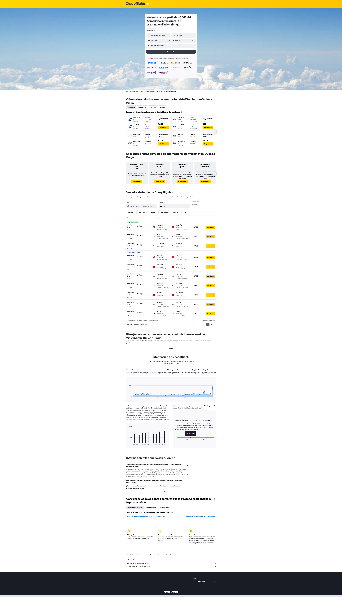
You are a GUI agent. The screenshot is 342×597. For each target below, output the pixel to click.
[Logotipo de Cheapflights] (136, 4)
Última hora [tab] (153, 107)
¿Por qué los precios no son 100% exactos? (140, 566)
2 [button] (211, 324)
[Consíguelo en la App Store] (174, 592)
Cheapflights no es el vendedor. (137, 560)
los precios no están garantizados (165, 554)
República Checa (134, 91)
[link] (136, 181)
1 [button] (207, 324)
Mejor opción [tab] (142, 107)
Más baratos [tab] (131, 107)
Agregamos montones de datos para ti (138, 563)
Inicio (127, 91)
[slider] (217, 207)
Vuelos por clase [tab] (164, 507)
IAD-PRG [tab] (171, 349)
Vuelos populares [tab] (151, 507)
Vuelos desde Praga (132, 518)
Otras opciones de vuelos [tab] (135, 507)
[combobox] (151, 30)
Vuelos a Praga (160, 516)
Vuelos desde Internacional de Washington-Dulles (200, 516)
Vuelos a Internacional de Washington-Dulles (139, 516)
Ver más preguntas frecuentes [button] (157, 492)
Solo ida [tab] (162, 107)
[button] (181, 25)
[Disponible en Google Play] (167, 592)
